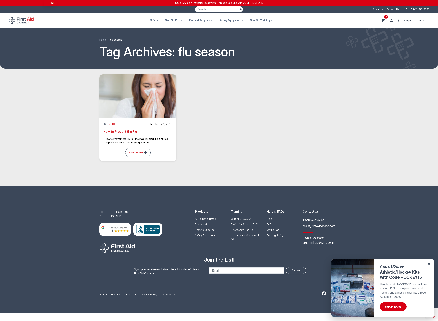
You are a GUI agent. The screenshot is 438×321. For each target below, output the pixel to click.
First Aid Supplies (199, 20)
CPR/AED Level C (241, 218)
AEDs (153, 20)
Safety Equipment (229, 20)
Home (102, 39)
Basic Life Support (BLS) (244, 224)
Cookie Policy (167, 294)
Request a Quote (414, 20)
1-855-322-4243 (313, 220)
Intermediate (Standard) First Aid (247, 237)
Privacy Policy (149, 294)
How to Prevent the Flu (120, 131)
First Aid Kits (172, 20)
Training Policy (275, 235)
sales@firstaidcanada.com (319, 226)
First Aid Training (260, 20)
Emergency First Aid (242, 229)
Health (111, 124)
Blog (269, 218)
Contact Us (392, 9)
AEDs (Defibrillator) (205, 218)
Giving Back (273, 229)
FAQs (270, 224)
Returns (103, 294)
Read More (136, 152)
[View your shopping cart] (383, 20)
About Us (378, 9)
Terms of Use (130, 294)
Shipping (116, 294)
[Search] (241, 9)
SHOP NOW (393, 306)
